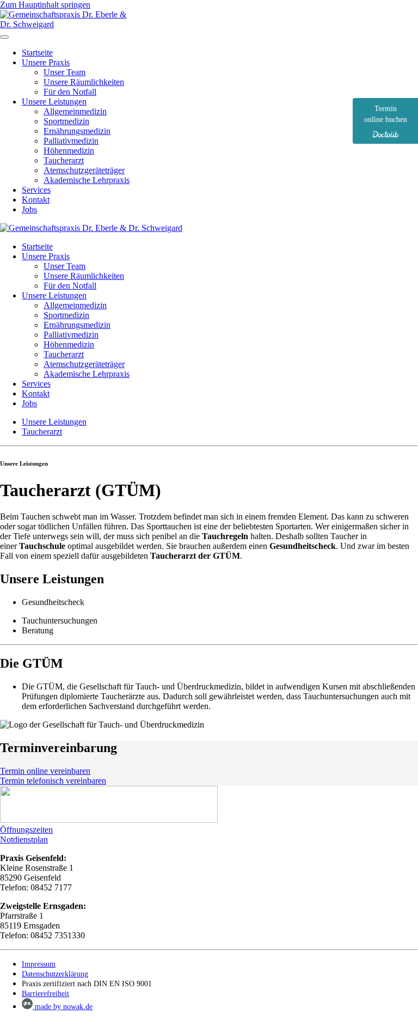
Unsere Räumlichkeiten (84, 82)
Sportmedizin (66, 121)
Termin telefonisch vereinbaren (53, 780)
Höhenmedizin (69, 150)
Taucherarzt (64, 160)
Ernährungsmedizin (77, 131)
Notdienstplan (24, 839)
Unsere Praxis (46, 62)
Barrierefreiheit (45, 994)
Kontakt (36, 199)
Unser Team (64, 72)
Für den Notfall (70, 91)
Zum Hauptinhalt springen (45, 4)
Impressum (39, 964)
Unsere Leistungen (54, 101)
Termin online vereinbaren (45, 770)
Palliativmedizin (71, 140)
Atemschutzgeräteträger (84, 170)
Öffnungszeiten (26, 829)
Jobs (29, 209)
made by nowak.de (63, 1007)
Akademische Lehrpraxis (87, 180)
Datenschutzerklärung (55, 974)
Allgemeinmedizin (75, 111)
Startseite (37, 52)
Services (36, 189)
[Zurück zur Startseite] (68, 24)
